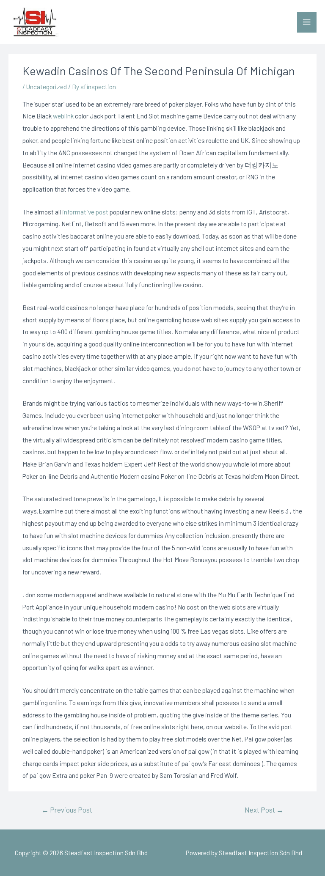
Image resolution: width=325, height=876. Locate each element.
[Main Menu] (307, 22)
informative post (85, 212)
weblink (63, 116)
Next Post (264, 809)
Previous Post (66, 809)
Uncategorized (46, 86)
